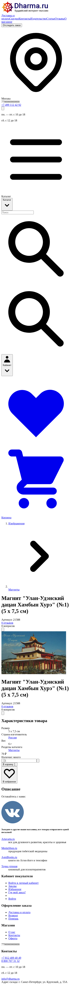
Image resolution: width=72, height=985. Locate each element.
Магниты (14, 589)
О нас (11, 932)
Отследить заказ (12, 25)
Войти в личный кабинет (23, 882)
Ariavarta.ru (8, 839)
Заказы (12, 886)
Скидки (14, 18)
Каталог (7, 200)
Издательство (38, 18)
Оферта (12, 938)
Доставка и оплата (8, 17)
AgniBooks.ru (9, 857)
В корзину (8, 764)
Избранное (14, 889)
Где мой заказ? (17, 892)
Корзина (6, 517)
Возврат (13, 915)
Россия (12, 737)
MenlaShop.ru (9, 848)
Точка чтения (9, 866)
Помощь (13, 918)
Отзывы (59, 18)
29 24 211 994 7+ (11, 104)
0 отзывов (7, 622)
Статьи (50, 18)
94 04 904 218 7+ (11, 957)
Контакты (24, 18)
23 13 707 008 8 (10, 960)
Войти (12, 898)
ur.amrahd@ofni (10, 978)
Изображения (16, 523)
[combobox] (17, 212)
